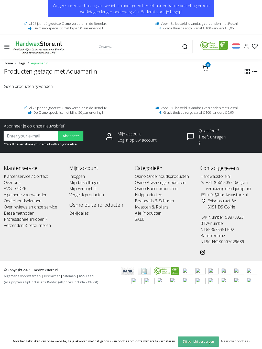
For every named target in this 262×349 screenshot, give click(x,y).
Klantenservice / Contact (26, 176)
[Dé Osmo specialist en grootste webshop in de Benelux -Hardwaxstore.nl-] (39, 46)
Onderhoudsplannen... (24, 201)
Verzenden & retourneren (27, 225)
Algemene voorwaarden (25, 194)
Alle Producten (148, 213)
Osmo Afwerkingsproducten (160, 182)
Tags (22, 63)
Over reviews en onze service (30, 207)
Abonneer (71, 135)
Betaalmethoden (19, 213)
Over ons (12, 182)
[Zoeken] (185, 46)
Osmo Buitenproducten (156, 188)
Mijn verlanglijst (83, 188)
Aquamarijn (39, 63)
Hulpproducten (148, 194)
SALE (139, 219)
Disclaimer (52, 276)
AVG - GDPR (15, 188)
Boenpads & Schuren (154, 201)
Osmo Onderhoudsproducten (162, 176)
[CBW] (167, 270)
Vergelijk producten (86, 194)
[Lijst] (255, 71)
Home (8, 63)
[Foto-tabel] (247, 71)
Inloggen (77, 176)
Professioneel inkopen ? (25, 219)
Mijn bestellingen (84, 182)
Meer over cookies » (235, 341)
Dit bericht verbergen (198, 341)
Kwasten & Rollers (151, 207)
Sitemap (69, 276)
